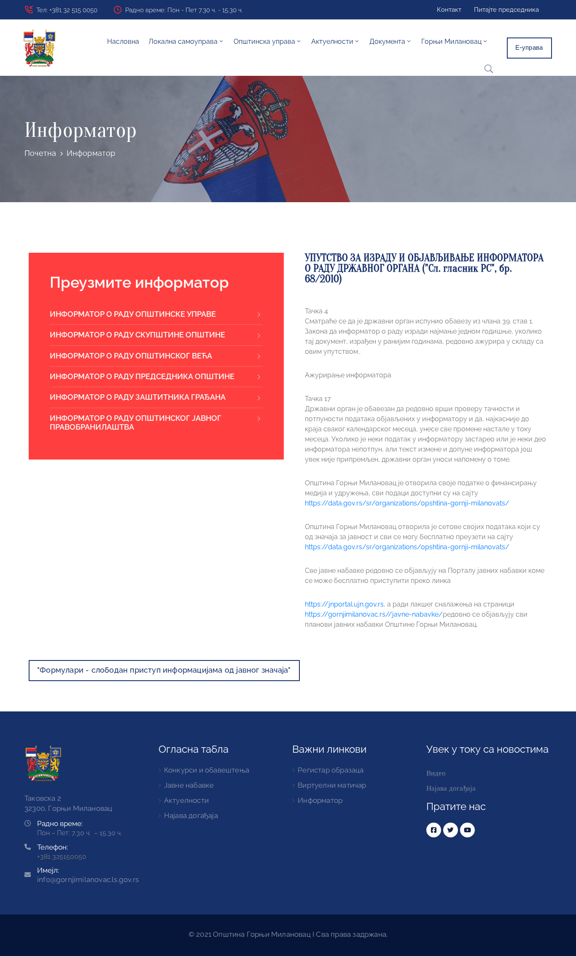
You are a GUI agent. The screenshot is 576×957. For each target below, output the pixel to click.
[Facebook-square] (433, 830)
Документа (387, 41)
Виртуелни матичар (332, 785)
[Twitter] (450, 830)
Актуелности (186, 800)
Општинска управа (264, 41)
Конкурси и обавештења (206, 770)
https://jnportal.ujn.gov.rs (344, 604)
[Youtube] (467, 830)
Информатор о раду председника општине (142, 376)
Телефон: (52, 847)
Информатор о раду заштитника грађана (138, 397)
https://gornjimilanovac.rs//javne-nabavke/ (374, 614)
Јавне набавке (189, 785)
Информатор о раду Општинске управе (133, 314)
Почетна (40, 153)
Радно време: (60, 823)
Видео (436, 773)
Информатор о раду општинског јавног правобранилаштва (135, 423)
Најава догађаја (191, 815)
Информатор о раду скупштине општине (137, 334)
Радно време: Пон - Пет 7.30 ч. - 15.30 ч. (184, 10)
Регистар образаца (330, 770)
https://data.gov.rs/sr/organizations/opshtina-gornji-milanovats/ (407, 503)
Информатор (320, 800)
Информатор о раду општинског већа (131, 355)
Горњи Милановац (451, 41)
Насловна (123, 41)
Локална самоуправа (183, 41)
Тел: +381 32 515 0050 (66, 10)
